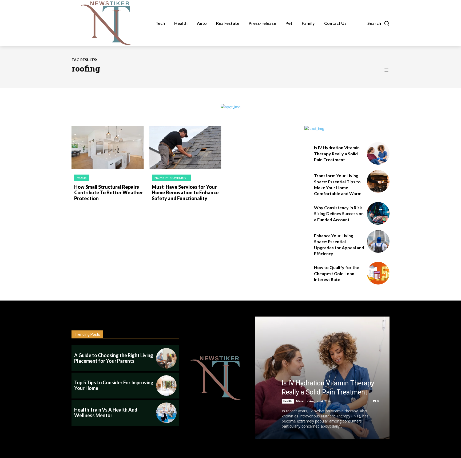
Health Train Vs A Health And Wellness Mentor (105, 412)
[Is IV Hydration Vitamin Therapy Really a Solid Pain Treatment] (378, 153)
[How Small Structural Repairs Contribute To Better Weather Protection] (107, 147)
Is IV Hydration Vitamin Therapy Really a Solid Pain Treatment (337, 153)
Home (82, 178)
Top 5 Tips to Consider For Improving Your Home (113, 385)
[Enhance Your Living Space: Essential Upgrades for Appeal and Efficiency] (378, 241)
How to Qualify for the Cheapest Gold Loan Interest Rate (336, 273)
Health (287, 401)
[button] (378, 23)
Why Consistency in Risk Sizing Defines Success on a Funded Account (339, 213)
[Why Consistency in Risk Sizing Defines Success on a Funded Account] (378, 213)
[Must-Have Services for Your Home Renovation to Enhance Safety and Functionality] (185, 147)
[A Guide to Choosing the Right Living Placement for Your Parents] (166, 358)
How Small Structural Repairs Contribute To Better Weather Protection (108, 192)
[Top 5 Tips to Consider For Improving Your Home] (166, 385)
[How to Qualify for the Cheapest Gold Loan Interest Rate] (378, 273)
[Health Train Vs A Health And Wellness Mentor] (166, 412)
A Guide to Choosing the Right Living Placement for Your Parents (113, 358)
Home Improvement (171, 178)
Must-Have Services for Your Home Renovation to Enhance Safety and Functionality (185, 192)
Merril (300, 401)
